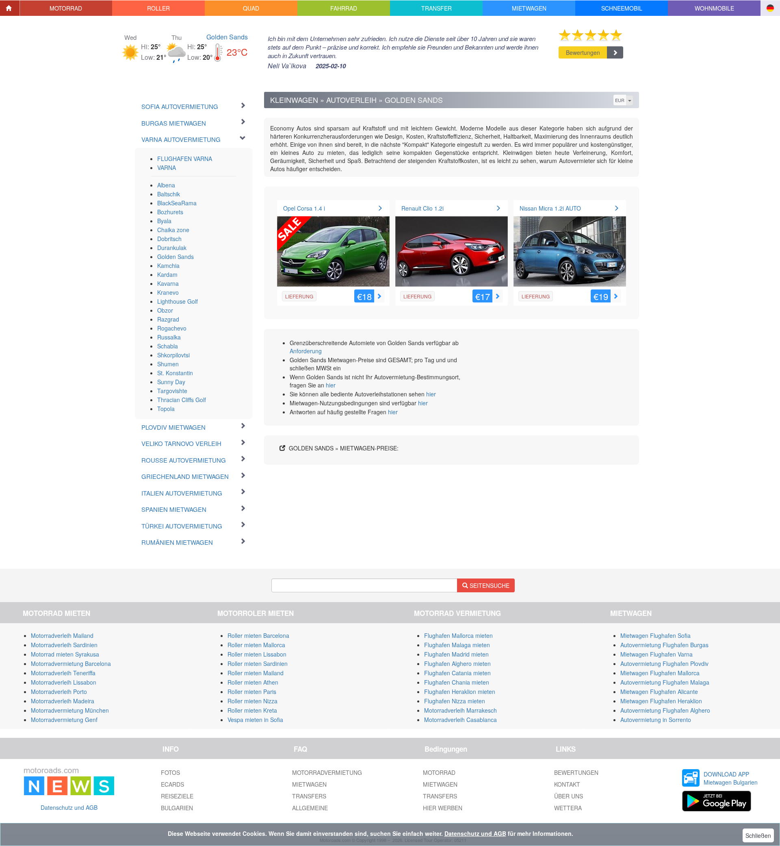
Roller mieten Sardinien (258, 663)
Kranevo (168, 292)
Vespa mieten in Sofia (255, 720)
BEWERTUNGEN (576, 772)
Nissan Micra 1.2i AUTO (550, 208)
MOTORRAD (439, 772)
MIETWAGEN (309, 784)
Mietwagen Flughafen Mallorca (660, 673)
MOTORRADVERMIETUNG (327, 772)
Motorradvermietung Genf (64, 720)
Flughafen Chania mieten (456, 682)
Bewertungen (583, 52)
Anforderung (306, 351)
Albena (166, 185)
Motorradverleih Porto (59, 691)
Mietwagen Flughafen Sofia (655, 635)
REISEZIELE (177, 796)
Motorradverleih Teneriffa (63, 673)
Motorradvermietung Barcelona (71, 663)
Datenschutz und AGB (69, 807)
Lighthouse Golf (177, 301)
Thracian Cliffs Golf (181, 400)
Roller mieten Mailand (256, 673)
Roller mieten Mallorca (256, 645)
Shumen (168, 364)
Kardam (167, 274)
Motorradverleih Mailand (62, 635)
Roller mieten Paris (252, 691)
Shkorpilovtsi (173, 355)
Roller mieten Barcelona (258, 635)
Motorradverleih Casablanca (460, 720)
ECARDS (172, 784)
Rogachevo (171, 328)
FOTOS (170, 772)
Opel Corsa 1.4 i (304, 208)
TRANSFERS (309, 796)
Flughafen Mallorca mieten (458, 635)
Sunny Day (171, 382)
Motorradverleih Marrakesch (460, 710)
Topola (166, 409)
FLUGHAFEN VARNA (184, 158)
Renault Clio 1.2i (422, 208)
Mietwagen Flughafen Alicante (659, 691)
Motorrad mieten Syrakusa (65, 654)
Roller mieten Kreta (252, 710)
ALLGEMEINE (310, 808)
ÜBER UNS (568, 796)
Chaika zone (173, 230)
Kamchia (168, 265)
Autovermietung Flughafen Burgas (664, 645)
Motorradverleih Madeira (62, 701)
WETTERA (568, 808)
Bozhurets (170, 212)
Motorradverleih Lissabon (63, 682)
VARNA (166, 167)
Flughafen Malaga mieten (457, 645)
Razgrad (168, 319)
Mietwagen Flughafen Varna (656, 654)
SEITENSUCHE (488, 585)
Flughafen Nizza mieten (454, 701)
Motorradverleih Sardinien (64, 645)
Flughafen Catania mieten (457, 673)
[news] (69, 780)
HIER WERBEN (442, 808)
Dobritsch (169, 239)
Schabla (167, 346)
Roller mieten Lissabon (257, 654)
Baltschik (168, 194)
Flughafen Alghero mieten (457, 663)
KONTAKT (567, 784)
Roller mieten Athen (253, 682)
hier (331, 385)
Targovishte (172, 391)
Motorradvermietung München (70, 710)
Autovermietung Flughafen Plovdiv (664, 663)
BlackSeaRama (177, 203)
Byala (164, 221)
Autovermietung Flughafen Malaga (664, 682)
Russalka (169, 337)
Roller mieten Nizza (252, 701)
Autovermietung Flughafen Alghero (665, 710)
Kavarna (168, 283)
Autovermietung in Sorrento (655, 720)
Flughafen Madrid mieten (456, 654)
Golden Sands (227, 36)
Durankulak (171, 248)
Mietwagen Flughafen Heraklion (661, 701)
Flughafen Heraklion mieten (459, 691)
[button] (66, 8)
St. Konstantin (175, 373)
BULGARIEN (177, 808)
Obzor (165, 310)
